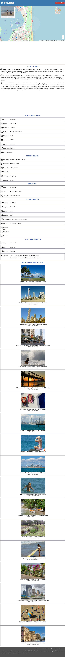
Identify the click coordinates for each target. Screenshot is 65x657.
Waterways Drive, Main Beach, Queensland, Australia (33, 281)
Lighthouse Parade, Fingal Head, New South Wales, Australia (33, 515)
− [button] (62, 38)
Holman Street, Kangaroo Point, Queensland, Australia (32, 621)
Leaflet (40, 40)
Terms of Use (51, 648)
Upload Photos (60, 2)
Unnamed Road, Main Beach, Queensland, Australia (33, 451)
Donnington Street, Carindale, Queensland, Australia (33, 558)
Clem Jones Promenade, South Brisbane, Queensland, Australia (33, 600)
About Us (45, 648)
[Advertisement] (32, 53)
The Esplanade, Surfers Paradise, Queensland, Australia (33, 303)
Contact (63, 648)
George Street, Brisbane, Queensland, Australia (33, 643)
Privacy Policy (57, 648)
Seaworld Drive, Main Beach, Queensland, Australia (33, 409)
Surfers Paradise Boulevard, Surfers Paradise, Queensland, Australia (33, 345)
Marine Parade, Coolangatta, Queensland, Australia (33, 494)
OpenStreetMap (62, 40)
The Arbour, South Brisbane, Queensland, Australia (33, 579)
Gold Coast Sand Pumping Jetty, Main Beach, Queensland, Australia (33, 388)
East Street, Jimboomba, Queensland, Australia (33, 536)
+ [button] (62, 36)
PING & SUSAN (50, 40)
